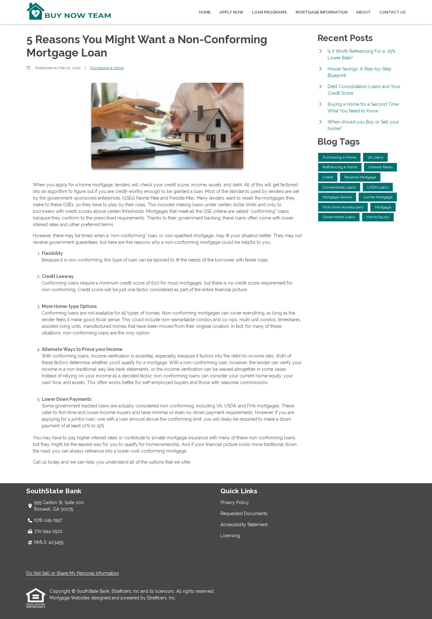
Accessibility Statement (244, 524)
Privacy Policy (234, 502)
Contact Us (393, 12)
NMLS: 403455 (48, 542)
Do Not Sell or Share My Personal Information (72, 573)
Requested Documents (244, 513)
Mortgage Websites (70, 597)
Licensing (230, 535)
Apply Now (231, 12)
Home (205, 12)
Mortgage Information (322, 12)
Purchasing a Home (107, 68)
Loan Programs (269, 12)
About (363, 12)
